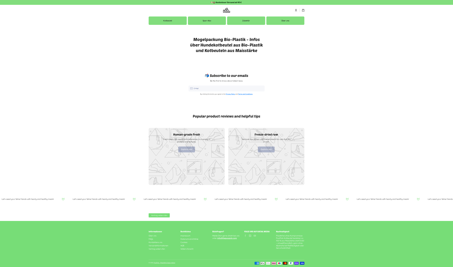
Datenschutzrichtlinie (189, 239)
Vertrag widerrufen (159, 215)
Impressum (185, 235)
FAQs (151, 239)
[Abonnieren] (262, 88)
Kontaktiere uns (155, 242)
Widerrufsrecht (186, 249)
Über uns (152, 235)
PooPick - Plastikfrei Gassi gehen (164, 263)
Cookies (183, 242)
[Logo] (226, 10)
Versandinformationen (158, 245)
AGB (182, 245)
